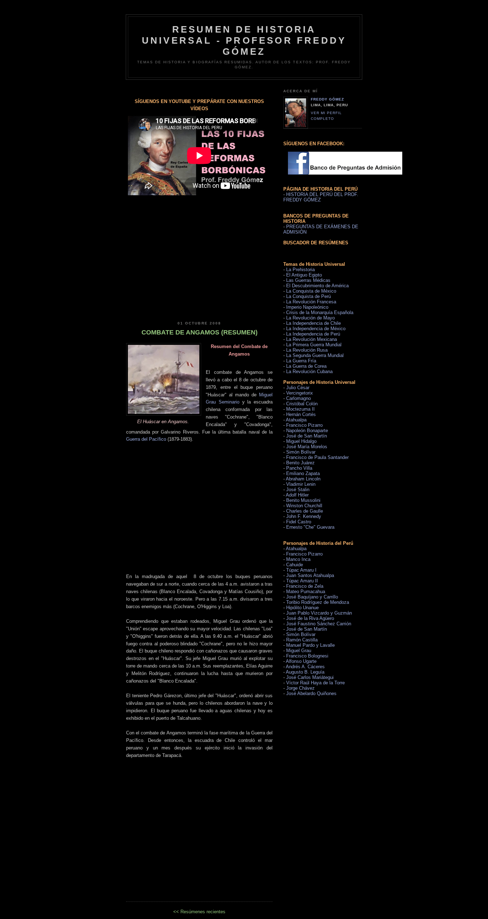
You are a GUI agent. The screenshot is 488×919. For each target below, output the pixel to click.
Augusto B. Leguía (305, 672)
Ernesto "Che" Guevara (310, 527)
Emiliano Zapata (303, 473)
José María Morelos (306, 446)
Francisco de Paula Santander (317, 457)
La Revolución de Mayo (310, 318)
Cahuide (294, 564)
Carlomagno (298, 398)
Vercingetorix (299, 393)
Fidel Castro (298, 521)
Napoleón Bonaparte (307, 430)
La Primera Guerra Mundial (314, 344)
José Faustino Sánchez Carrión (318, 623)
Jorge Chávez (300, 688)
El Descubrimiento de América (317, 285)
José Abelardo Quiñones (311, 693)
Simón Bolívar (300, 452)
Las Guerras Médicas (308, 280)
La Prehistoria (300, 269)
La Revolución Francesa (311, 301)
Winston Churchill (304, 505)
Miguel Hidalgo (301, 441)
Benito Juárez (300, 462)
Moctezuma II (300, 409)
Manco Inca (298, 559)
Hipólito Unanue (302, 607)
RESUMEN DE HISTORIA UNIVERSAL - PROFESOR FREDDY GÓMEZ (244, 40)
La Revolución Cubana (309, 371)
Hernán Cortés (301, 414)
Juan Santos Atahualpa (310, 575)
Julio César (297, 387)
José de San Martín (306, 436)
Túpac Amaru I (301, 570)
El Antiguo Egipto (304, 275)
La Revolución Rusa (307, 350)
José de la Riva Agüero (310, 618)
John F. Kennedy (303, 516)
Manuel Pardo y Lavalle (310, 645)
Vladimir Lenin (300, 484)
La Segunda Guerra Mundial (315, 355)
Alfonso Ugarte (301, 661)
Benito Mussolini (303, 500)
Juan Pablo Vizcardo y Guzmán (319, 613)
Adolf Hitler (297, 495)
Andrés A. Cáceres (305, 666)
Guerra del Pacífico (146, 439)
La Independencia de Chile (313, 323)
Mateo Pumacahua (305, 591)
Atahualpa (296, 419)
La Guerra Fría (301, 360)
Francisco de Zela (304, 586)
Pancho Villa (299, 468)
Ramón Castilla (302, 639)
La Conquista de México (311, 291)
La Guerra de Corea (306, 366)
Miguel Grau (298, 650)
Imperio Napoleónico (307, 307)
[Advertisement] (199, 255)
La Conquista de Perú (308, 296)
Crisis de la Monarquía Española (319, 312)
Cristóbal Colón (302, 403)
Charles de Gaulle (304, 511)
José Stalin (297, 489)
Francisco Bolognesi (307, 656)
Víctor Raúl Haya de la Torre (315, 682)
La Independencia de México (315, 328)
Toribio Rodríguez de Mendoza (317, 602)
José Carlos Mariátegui (310, 677)
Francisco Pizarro (304, 425)
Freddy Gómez (327, 99)
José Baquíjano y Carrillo (312, 597)
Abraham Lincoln (303, 479)
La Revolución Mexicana (311, 339)
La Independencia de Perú (313, 334)
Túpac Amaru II (302, 580)
